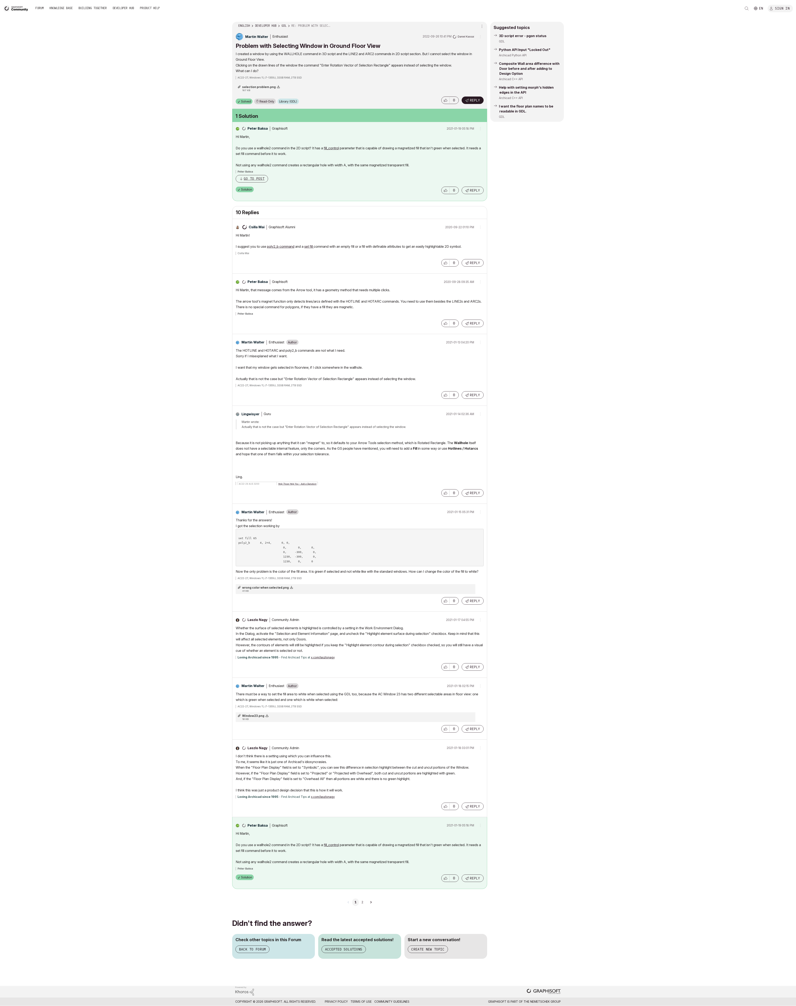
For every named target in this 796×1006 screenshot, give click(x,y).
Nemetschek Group (545, 1001)
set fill (309, 246)
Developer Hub (123, 8)
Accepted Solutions (343, 949)
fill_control (331, 148)
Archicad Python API (513, 55)
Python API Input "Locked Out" (524, 50)
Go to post (254, 178)
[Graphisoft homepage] (544, 992)
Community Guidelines (391, 1001)
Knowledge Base (61, 8)
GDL (502, 41)
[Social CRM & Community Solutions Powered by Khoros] (244, 990)
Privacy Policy (336, 1001)
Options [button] (481, 26)
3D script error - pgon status (522, 36)
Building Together (93, 8)
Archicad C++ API (511, 79)
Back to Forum (252, 949)
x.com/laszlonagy (323, 657)
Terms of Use (361, 1001)
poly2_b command (280, 246)
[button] (445, 100)
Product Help (150, 8)
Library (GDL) (288, 101)
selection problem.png (259, 87)
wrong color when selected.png (265, 587)
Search (747, 8)
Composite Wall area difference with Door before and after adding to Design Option (529, 69)
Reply (475, 100)
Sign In (782, 8)
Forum (39, 8)
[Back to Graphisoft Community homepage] (17, 8)
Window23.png (253, 715)
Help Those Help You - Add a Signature (297, 484)
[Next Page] (371, 902)
